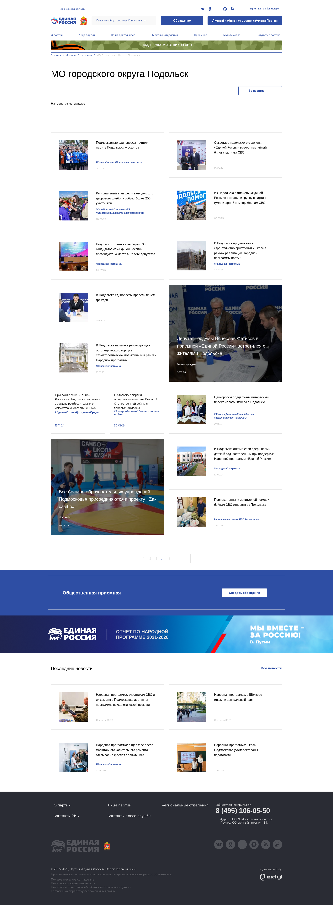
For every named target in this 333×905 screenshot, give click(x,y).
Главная (56, 55)
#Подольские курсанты (128, 162)
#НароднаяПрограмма (109, 264)
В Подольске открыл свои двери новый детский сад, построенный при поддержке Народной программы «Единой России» (244, 453)
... (162, 558)
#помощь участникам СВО (229, 519)
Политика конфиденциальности (73, 883)
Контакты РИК (66, 816)
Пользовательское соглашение (72, 879)
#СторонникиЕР (121, 209)
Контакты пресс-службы (129, 816)
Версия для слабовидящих (264, 8)
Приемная (200, 34)
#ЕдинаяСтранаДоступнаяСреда (77, 412)
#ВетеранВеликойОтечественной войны (136, 413)
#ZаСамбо (64, 517)
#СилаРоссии (104, 209)
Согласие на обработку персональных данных (83, 891)
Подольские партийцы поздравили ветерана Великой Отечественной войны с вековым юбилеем (135, 401)
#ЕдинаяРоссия (105, 162)
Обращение (182, 20)
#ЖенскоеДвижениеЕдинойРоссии (234, 414)
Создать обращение (244, 593)
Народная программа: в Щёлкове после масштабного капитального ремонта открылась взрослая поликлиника (124, 749)
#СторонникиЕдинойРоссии (112, 213)
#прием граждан (186, 364)
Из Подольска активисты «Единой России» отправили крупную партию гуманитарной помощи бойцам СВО (240, 197)
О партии (57, 34)
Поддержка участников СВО (166, 45)
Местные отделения (165, 34)
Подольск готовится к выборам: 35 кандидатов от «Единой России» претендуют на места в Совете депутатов (125, 249)
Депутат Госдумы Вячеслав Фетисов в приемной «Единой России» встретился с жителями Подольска (221, 346)
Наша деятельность (123, 34)
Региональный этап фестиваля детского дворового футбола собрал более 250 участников (124, 198)
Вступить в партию (268, 34)
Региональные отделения (185, 805)
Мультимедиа (231, 34)
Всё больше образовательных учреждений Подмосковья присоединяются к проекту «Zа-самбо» (107, 499)
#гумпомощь (252, 519)
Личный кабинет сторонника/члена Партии (245, 20)
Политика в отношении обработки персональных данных (91, 887)
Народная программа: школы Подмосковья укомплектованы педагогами (236, 749)
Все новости (271, 668)
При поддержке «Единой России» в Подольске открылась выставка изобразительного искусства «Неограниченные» (77, 401)
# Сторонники (136, 213)
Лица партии (87, 34)
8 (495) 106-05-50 (243, 811)
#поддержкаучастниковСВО (230, 417)
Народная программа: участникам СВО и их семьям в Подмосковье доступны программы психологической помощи (125, 699)
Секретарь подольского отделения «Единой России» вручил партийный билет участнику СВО (240, 147)
